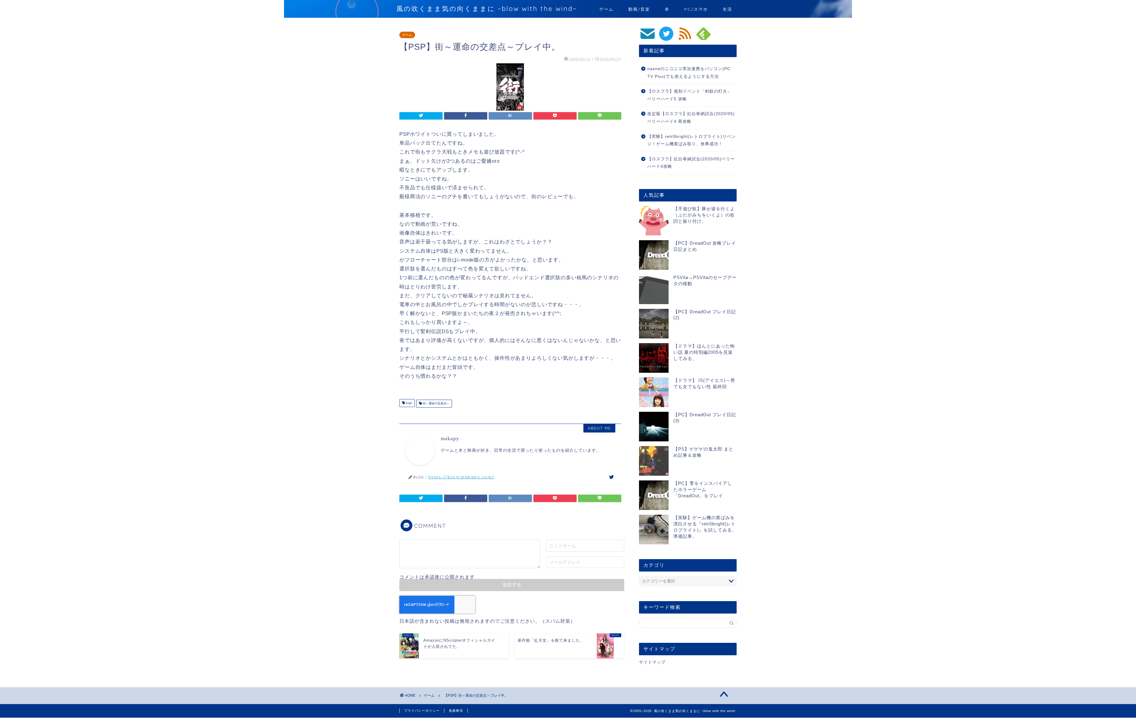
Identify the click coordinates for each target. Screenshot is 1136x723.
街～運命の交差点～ (435, 403)
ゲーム (606, 9)
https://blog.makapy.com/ (461, 476)
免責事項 (456, 710)
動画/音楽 (639, 9)
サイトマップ (652, 662)
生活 (727, 9)
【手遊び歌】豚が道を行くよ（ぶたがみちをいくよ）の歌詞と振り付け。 (704, 215)
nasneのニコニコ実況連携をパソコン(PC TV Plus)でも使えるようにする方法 (688, 73)
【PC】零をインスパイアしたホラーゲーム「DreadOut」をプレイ (702, 489)
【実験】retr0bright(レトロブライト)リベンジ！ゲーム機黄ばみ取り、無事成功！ (691, 140)
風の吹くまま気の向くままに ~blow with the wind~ (486, 8)
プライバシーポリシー (422, 710)
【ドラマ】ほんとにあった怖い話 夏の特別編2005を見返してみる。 (704, 352)
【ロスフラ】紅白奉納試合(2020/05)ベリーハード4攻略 (691, 163)
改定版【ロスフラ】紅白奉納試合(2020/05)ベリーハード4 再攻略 (691, 118)
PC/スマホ (696, 9)
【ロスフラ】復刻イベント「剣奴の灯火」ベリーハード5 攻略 (689, 95)
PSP (408, 403)
